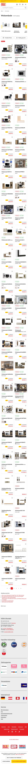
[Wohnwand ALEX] (7, 231)
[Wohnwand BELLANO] (21, 366)
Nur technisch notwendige (14, 757)
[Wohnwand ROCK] (21, 73)
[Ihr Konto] (17, 4)
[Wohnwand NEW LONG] (21, 209)
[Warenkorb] (22, 4)
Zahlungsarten (4, 715)
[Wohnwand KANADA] (7, 275)
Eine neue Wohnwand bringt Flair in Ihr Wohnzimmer (13, 595)
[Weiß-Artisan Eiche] (3, 422)
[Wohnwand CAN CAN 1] (21, 185)
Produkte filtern (8, 37)
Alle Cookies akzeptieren (19, 761)
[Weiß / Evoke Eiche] (3, 468)
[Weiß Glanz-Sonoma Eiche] (18, 197)
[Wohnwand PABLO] (21, 163)
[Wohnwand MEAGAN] (7, 410)
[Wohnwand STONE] (21, 524)
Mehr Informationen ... (20, 754)
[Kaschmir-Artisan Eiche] (5, 288)
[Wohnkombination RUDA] (7, 502)
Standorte (13, 623)
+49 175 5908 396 (10, 629)
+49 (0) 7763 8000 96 (8, 628)
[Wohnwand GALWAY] (7, 49)
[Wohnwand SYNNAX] (7, 322)
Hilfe (2, 719)
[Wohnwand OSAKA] (21, 141)
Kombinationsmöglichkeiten (8, 600)
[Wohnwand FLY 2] (7, 97)
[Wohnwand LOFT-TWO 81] (21, 388)
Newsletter (14, 726)
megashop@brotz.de (8, 631)
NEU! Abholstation (5, 709)
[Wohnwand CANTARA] (21, 410)
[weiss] (16, 61)
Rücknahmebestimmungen (6, 713)
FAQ (2, 711)
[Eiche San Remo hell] (16, 197)
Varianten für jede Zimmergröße (9, 597)
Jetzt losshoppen (22, 1)
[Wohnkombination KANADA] (7, 480)
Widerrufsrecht (14, 729)
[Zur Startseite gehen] (3, 4)
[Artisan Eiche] (5, 422)
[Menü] (25, 4)
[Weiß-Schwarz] (3, 288)
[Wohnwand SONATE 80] (21, 434)
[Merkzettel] (19, 4)
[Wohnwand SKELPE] (21, 119)
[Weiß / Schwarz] (5, 468)
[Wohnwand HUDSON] (7, 456)
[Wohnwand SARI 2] (21, 231)
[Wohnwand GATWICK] (7, 141)
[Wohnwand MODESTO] (21, 253)
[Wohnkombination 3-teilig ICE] (21, 548)
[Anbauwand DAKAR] (21, 570)
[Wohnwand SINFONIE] (7, 388)
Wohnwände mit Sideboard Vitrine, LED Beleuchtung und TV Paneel (14, 599)
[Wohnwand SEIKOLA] (7, 548)
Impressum (20, 726)
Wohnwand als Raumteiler (7, 601)
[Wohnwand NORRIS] (7, 300)
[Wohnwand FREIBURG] (7, 185)
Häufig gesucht (21, 37)
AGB (26, 726)
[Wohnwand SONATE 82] (7, 434)
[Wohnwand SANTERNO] (21, 322)
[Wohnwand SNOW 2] (7, 163)
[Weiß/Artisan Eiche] (18, 61)
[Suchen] (25, 7)
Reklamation (3, 717)
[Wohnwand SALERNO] (21, 344)
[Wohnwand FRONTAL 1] (21, 49)
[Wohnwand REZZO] (21, 480)
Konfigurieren (6, 761)
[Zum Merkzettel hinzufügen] (12, 45)
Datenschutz (6, 729)
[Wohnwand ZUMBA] (7, 253)
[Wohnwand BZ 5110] (21, 502)
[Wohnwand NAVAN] (21, 97)
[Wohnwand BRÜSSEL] (7, 344)
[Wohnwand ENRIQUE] (21, 300)
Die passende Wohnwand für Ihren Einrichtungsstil (12, 596)
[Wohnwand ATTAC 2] (7, 209)
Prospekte (22, 729)
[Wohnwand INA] (21, 456)
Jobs (9, 726)
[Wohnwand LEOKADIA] (7, 366)
